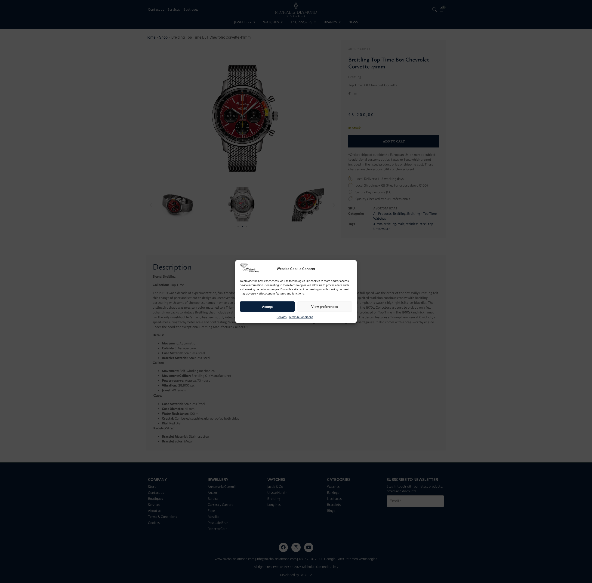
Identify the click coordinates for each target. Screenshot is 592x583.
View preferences (324, 306)
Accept (267, 306)
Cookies (282, 317)
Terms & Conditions (301, 317)
